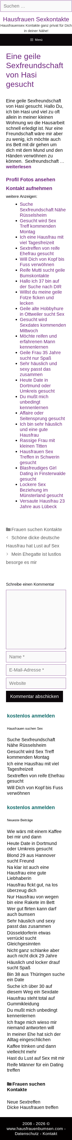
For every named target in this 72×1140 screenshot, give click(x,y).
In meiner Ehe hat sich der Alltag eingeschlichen (34, 1037)
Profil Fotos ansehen (30, 179)
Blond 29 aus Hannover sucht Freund (31, 858)
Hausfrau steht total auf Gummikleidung (31, 1001)
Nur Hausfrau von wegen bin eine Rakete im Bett (33, 899)
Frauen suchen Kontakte (36, 529)
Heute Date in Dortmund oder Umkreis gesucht (32, 846)
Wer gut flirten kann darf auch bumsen (31, 911)
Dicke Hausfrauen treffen (32, 1107)
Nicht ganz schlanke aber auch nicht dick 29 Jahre (33, 953)
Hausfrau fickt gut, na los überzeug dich (32, 887)
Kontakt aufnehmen (29, 188)
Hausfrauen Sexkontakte (36, 19)
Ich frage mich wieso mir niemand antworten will (32, 1025)
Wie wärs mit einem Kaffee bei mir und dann (34, 834)
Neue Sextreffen (23, 1102)
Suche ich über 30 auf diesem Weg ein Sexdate (32, 989)
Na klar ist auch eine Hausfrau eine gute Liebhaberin (28, 873)
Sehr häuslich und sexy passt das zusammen (31, 923)
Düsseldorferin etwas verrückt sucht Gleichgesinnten (29, 938)
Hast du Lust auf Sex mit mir (36, 1058)
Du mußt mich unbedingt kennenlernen (32, 1013)
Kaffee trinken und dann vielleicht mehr (31, 1049)
